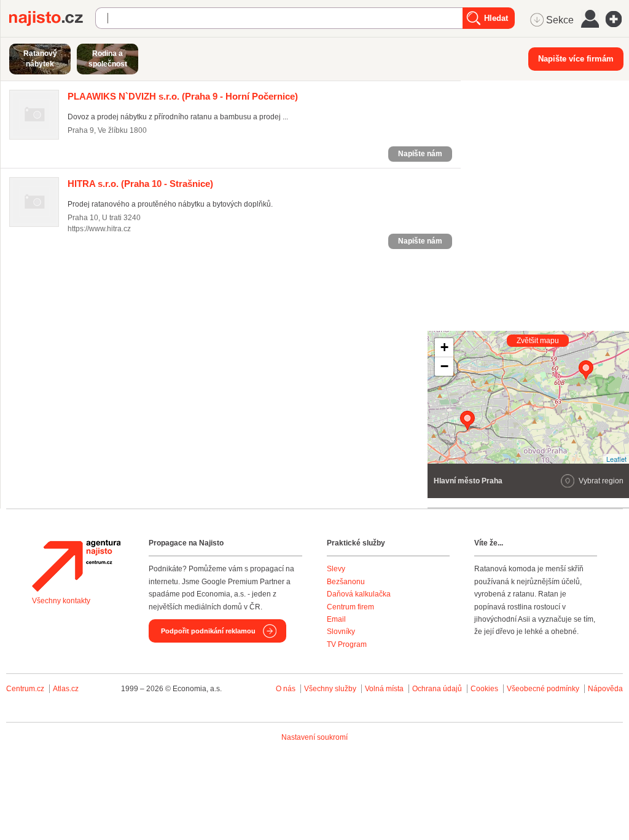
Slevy (336, 569)
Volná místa (384, 688)
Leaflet (616, 459)
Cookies (484, 688)
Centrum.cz (25, 688)
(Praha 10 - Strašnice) (140, 183)
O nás (285, 688)
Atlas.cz (66, 688)
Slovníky (341, 631)
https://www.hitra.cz (99, 228)
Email (336, 619)
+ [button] (444, 347)
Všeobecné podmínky (543, 688)
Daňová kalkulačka (359, 594)
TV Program (347, 644)
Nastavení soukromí (314, 737)
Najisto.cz (52, 18)
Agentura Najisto (76, 566)
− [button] (444, 366)
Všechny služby (331, 688)
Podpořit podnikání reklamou (208, 631)
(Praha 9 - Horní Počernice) (183, 96)
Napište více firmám (576, 58)
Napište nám (420, 153)
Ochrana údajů (437, 688)
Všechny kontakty (61, 600)
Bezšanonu (346, 581)
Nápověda (605, 688)
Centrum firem (350, 607)
